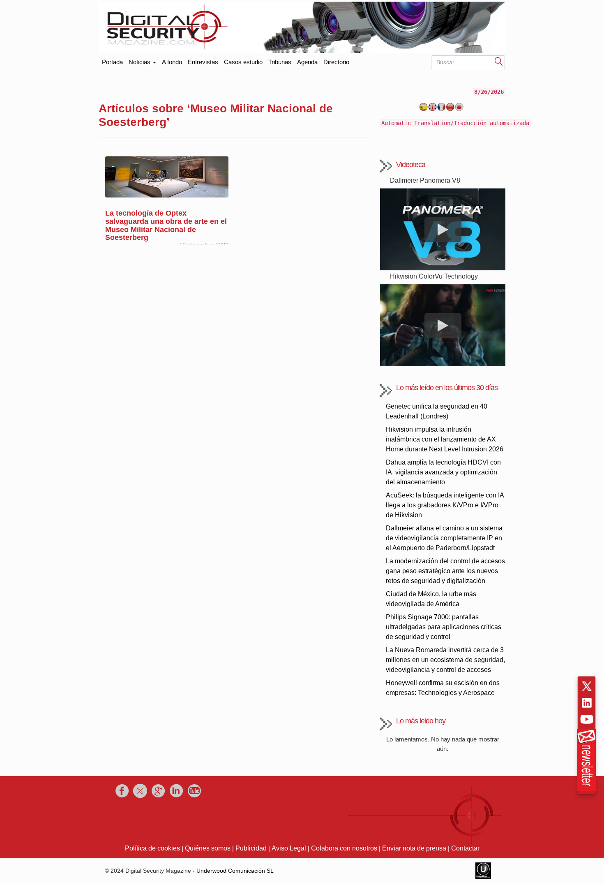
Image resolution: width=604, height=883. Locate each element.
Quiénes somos (208, 848)
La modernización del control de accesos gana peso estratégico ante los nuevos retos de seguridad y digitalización (445, 571)
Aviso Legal (289, 848)
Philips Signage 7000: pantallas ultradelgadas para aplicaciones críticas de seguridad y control (443, 626)
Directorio (336, 61)
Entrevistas (203, 61)
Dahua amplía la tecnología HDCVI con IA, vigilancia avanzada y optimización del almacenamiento (443, 472)
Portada (112, 60)
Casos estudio (243, 61)
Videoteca (410, 164)
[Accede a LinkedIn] (586, 702)
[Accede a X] (586, 686)
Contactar (465, 848)
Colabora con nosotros (344, 848)
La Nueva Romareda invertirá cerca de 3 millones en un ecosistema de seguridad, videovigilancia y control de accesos (445, 659)
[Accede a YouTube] (586, 719)
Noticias (140, 61)
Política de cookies (152, 848)
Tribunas (279, 61)
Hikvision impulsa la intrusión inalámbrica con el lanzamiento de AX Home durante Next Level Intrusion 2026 (444, 439)
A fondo (172, 61)
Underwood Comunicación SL (235, 870)
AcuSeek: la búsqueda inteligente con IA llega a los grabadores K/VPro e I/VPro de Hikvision (445, 505)
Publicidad (251, 848)
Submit (499, 61)
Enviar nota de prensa (414, 848)
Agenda (307, 61)
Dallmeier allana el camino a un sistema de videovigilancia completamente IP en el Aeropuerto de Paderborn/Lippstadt (444, 538)
